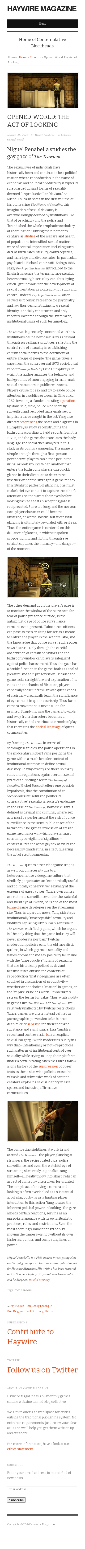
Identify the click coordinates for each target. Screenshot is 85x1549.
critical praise (30, 1024)
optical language (48, 727)
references (28, 422)
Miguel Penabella (45, 134)
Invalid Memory (39, 1279)
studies (29, 236)
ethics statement (20, 1449)
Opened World (15, 139)
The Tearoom (23, 1290)
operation (67, 401)
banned (13, 907)
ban (49, 1035)
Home (23, 57)
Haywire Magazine (41, 8)
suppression (48, 1066)
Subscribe (16, 1500)
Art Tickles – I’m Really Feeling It (31, 1306)
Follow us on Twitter (42, 1369)
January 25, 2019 (17, 134)
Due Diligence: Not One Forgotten (29, 1311)
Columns (36, 57)
